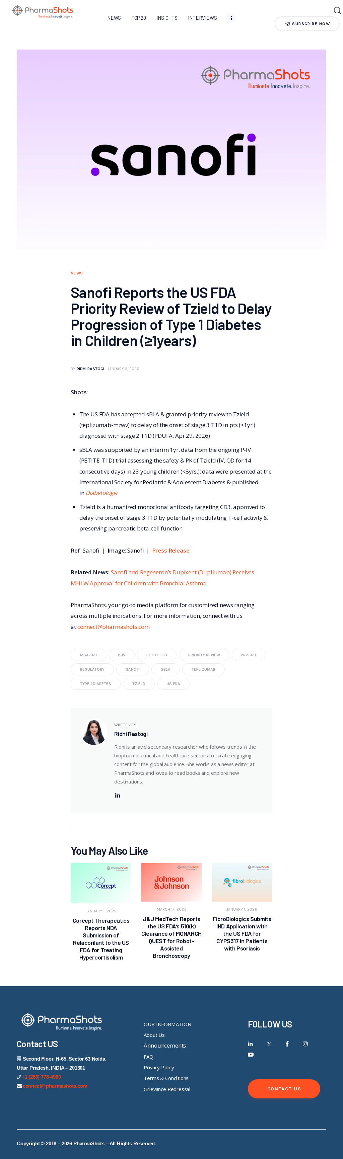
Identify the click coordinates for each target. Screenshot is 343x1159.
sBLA (165, 669)
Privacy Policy (159, 1067)
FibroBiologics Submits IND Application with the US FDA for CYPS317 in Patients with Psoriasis (242, 933)
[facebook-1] (287, 1044)
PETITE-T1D (156, 655)
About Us (154, 1034)
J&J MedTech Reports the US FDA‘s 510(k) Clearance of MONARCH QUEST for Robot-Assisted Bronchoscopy (171, 937)
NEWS (77, 273)
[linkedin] (117, 795)
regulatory (92, 669)
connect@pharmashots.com (113, 627)
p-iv (121, 655)
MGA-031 (88, 655)
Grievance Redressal (167, 1089)
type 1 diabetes (95, 683)
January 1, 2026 (241, 909)
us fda (173, 683)
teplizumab (203, 669)
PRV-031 (248, 655)
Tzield (138, 683)
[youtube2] (251, 1055)
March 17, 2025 (171, 909)
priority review (204, 655)
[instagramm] (305, 1044)
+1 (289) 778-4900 (41, 1077)
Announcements (165, 1045)
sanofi (133, 669)
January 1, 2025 (101, 911)
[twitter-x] (269, 1044)
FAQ (148, 1056)
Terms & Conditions (166, 1078)
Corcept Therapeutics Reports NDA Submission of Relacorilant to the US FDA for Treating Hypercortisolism (101, 939)
